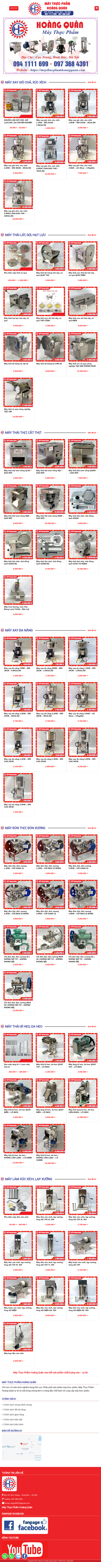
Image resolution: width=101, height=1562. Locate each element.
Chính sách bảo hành (13, 1424)
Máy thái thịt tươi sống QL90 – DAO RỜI (18, 471)
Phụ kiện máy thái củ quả (15, 273)
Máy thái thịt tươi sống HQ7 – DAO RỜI (49, 471)
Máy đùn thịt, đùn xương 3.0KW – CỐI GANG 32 (47, 912)
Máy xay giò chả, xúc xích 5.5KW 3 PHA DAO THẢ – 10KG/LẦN (15, 213)
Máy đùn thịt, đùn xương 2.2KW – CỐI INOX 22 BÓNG (16, 912)
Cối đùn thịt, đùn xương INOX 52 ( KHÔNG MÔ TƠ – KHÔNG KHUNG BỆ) (17, 1005)
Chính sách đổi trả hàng (14, 1409)
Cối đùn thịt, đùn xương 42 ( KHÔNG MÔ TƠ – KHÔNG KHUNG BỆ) (17, 959)
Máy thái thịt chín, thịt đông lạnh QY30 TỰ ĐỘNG (81, 562)
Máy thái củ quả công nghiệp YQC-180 (17, 410)
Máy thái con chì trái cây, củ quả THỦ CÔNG (48, 319)
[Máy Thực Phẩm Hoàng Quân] (50, 8)
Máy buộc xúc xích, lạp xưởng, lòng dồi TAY (83, 1263)
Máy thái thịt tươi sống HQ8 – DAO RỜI (17, 517)
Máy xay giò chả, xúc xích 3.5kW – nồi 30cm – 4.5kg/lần (82, 166)
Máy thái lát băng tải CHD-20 (49, 364)
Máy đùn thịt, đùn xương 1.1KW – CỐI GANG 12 (15, 867)
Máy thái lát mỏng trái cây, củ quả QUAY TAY (49, 274)
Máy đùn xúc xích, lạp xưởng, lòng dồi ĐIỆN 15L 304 (82, 1309)
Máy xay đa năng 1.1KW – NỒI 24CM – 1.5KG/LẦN (82, 669)
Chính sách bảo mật (12, 1419)
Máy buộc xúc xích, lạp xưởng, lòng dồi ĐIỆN (18, 1309)
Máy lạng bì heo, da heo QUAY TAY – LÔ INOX (82, 1065)
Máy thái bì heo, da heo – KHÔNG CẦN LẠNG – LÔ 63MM (18, 1156)
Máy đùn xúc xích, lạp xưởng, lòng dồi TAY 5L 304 (17, 1263)
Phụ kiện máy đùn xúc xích (16, 1217)
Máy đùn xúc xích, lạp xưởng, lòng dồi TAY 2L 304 (49, 1218)
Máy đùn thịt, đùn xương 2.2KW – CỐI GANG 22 (80, 867)
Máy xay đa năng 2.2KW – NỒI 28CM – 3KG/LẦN (49, 715)
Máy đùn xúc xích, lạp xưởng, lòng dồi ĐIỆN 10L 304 (49, 1309)
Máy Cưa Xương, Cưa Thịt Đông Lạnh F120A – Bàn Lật (16, 608)
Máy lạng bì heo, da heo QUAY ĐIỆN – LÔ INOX (50, 1111)
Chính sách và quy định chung (17, 1405)
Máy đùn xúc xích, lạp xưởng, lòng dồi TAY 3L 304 (82, 1218)
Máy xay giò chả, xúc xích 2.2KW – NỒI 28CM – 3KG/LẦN (17, 166)
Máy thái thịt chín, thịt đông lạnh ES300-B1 (16, 562)
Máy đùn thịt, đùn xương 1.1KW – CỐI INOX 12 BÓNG (48, 867)
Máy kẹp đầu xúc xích (14, 1353)
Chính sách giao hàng (13, 1414)
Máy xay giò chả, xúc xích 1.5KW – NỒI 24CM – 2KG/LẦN (82, 121)
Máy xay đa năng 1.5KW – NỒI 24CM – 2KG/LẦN (17, 715)
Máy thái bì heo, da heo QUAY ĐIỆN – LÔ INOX (17, 1111)
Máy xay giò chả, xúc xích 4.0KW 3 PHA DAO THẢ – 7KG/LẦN (48, 168)
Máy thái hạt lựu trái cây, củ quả (16, 319)
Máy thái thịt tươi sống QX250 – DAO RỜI (82, 471)
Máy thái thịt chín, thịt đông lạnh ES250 (81, 517)
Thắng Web (69, 1561)
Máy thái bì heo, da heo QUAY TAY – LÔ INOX (49, 1065)
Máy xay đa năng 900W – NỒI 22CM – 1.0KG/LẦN (49, 669)
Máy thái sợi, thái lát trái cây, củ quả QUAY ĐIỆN (81, 274)
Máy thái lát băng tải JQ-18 (16, 364)
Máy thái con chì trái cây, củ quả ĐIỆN (81, 319)
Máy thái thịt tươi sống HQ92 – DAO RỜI (50, 517)
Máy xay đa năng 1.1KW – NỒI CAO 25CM (17, 760)
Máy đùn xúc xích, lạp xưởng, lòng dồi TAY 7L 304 (49, 1263)
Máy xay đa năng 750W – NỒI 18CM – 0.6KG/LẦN (17, 669)
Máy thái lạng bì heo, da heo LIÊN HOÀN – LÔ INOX (81, 1111)
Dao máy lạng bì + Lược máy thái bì (17, 1065)
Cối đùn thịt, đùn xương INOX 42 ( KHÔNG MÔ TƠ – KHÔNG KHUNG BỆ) (49, 959)
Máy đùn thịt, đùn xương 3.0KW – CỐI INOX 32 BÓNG (81, 912)
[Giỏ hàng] (97, 8)
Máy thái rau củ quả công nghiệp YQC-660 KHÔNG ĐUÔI (82, 365)
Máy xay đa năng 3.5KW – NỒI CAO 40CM (17, 805)
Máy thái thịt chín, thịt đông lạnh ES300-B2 (48, 562)
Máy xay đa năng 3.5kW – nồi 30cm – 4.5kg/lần (82, 715)
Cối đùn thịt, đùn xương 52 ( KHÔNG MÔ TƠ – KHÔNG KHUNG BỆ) (81, 959)
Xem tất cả (92, 82)
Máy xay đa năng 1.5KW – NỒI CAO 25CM (49, 760)
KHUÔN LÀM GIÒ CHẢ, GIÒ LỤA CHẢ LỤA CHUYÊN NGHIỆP (18, 121)
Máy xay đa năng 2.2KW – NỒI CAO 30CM (82, 760)
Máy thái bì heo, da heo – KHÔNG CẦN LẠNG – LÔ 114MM (47, 1157)
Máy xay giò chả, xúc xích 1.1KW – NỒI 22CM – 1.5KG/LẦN (48, 122)
